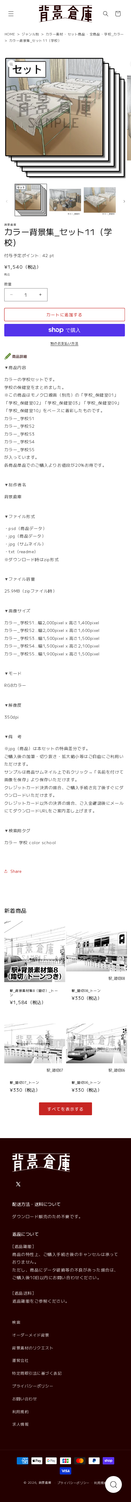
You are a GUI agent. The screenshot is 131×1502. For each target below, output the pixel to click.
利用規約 (20, 1411)
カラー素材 (54, 33)
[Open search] (113, 1484)
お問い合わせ (24, 1399)
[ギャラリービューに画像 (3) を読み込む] (99, 200)
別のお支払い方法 (65, 343)
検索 (16, 1322)
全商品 (95, 33)
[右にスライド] (124, 201)
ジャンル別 (30, 33)
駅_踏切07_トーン (24, 1082)
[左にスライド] (6, 201)
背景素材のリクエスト (32, 1348)
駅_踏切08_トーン (86, 990)
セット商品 (76, 33)
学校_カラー (114, 33)
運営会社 (20, 1360)
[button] (11, 14)
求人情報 (20, 1424)
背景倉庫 (45, 1482)
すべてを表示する (65, 1109)
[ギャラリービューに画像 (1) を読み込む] (31, 200)
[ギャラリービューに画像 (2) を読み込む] (65, 200)
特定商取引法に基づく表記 (37, 1373)
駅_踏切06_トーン (86, 1082)
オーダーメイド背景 (30, 1335)
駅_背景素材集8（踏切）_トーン (34, 992)
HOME (10, 33)
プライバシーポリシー (32, 1386)
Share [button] (16, 871)
